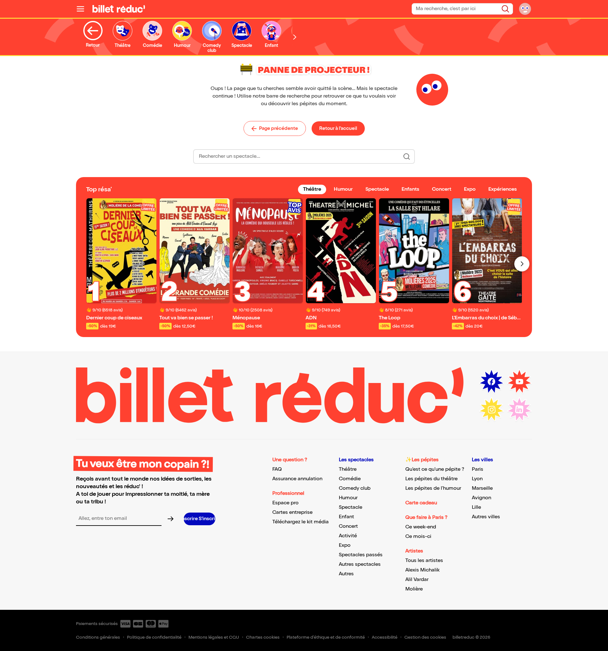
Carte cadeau (421, 503)
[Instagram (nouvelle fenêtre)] (491, 409)
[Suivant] (521, 263)
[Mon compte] (525, 9)
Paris (477, 469)
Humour (348, 498)
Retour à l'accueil (338, 128)
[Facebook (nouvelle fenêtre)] (491, 381)
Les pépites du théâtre (431, 479)
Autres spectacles (360, 564)
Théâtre (348, 469)
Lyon (477, 479)
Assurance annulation (297, 479)
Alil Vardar (416, 580)
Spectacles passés (361, 555)
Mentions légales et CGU (213, 637)
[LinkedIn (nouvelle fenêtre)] (519, 409)
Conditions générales (98, 637)
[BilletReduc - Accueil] (118, 9)
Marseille (482, 488)
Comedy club (354, 488)
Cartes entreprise (292, 512)
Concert (348, 526)
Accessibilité (384, 637)
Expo (345, 545)
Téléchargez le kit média (300, 522)
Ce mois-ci (418, 536)
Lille (476, 507)
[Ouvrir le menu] (83, 9)
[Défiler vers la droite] (295, 37)
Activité (348, 536)
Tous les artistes (424, 561)
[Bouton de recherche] (406, 156)
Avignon (481, 498)
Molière (414, 589)
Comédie (350, 479)
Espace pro (285, 503)
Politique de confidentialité (154, 637)
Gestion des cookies (425, 637)
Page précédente (278, 128)
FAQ (277, 469)
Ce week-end (420, 527)
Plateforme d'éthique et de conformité (326, 637)
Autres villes (486, 517)
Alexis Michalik (422, 570)
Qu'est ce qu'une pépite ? (434, 469)
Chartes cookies (263, 637)
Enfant (346, 517)
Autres (346, 574)
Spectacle (350, 507)
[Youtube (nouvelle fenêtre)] (519, 381)
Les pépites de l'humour (433, 488)
